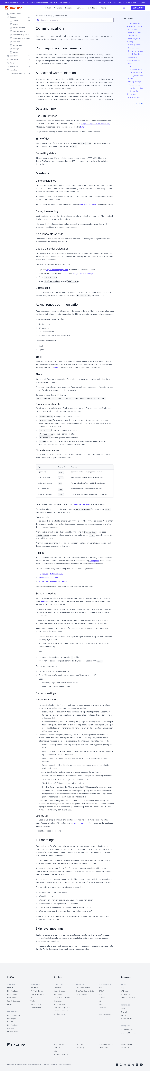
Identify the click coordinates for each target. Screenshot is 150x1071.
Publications (125, 994)
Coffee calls (43, 288)
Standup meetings (46, 594)
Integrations (11, 1028)
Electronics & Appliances (62, 998)
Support (121, 2)
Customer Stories (127, 1029)
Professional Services (106, 1044)
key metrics (78, 823)
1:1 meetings (45, 840)
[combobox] (75, 20)
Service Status (103, 1048)
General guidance (46, 181)
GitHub (40, 553)
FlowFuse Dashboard (14, 1015)
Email (39, 357)
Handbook (79, 1044)
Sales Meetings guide (87, 204)
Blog (109, 2)
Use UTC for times (46, 116)
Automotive (57, 988)
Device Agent (11, 1018)
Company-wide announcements (58, 48)
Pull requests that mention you (51, 574)
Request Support (126, 1044)
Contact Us (138, 8)
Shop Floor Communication (85, 991)
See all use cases (81, 994)
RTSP (101, 994)
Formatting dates (46, 153)
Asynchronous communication (58, 304)
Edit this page (139, 103)
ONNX (101, 1004)
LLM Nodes (102, 1007)
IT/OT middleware (37, 991)
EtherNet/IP (102, 998)
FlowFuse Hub (12, 994)
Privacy (46, 1065)
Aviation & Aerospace (61, 1011)
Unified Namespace (37, 994)
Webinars (124, 991)
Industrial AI (35, 988)
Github (123, 1015)
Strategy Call (42, 815)
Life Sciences (58, 994)
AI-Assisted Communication (56, 72)
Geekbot (43, 601)
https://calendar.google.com (57, 269)
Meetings (42, 173)
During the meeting (47, 211)
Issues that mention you (48, 577)
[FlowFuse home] (16, 1044)
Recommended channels (48, 404)
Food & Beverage (59, 991)
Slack (56, 367)
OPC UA (101, 991)
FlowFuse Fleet (12, 998)
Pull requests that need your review (53, 581)
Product (10, 988)
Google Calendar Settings (83, 273)
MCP (100, 1011)
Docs (114, 2)
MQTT (101, 1001)
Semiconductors (59, 1004)
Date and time (46, 108)
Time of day (43, 139)
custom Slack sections (81, 504)
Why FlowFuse (59, 1044)
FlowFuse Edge (12, 991)
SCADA (33, 1001)
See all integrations (105, 1014)
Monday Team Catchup (47, 699)
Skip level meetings (50, 928)
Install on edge (131, 2)
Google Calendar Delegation (52, 249)
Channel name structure (47, 450)
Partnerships (80, 1048)
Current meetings (46, 693)
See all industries (59, 1014)
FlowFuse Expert (12, 1025)
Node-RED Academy (128, 998)
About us (102, 2)
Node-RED (10, 1022)
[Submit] (38, 20)
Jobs (55, 1051)
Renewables (58, 1001)
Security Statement (13, 1001)
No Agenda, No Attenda (49, 234)
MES (32, 998)
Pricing (9, 1004)
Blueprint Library (12, 1032)
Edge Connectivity (36, 1004)
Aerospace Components (62, 1007)
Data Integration (36, 1007)
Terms (53, 1065)
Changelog (124, 1012)
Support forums (126, 1018)
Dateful (83, 127)
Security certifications (61, 1054)
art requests (94, 560)
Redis (100, 988)
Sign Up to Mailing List (128, 1033)
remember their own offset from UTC (95, 124)
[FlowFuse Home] (13, 8)
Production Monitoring (83, 988)
